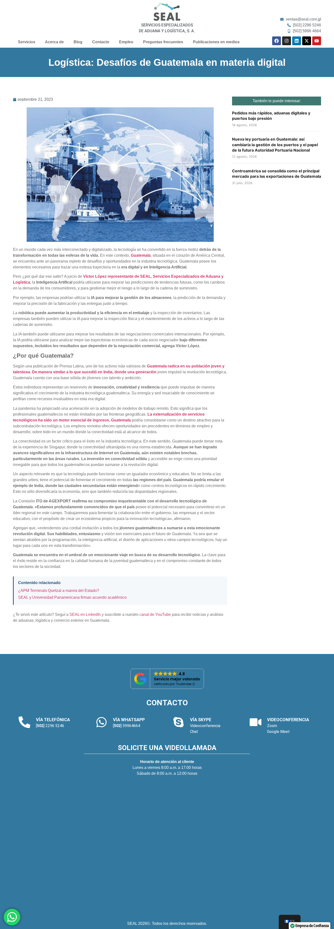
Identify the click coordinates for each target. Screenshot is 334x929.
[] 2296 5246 (50, 725)
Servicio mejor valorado (177, 679)
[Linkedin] (296, 40)
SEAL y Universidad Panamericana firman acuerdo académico (72, 597)
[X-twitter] (306, 40)
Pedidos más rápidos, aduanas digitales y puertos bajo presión (271, 116)
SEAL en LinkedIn (85, 614)
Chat (194, 731)
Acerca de (54, 42)
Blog (78, 42)
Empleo (126, 42)
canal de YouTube (155, 614)
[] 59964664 (126, 725)
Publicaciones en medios (216, 42)
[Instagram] (286, 40)
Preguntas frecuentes (163, 42)
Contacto (100, 42)
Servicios (26, 42)
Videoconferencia (205, 725)
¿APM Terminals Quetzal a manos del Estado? (58, 590)
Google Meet (278, 731)
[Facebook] (276, 40)
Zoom (272, 725)
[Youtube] (316, 40)
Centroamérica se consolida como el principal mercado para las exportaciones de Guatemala (276, 173)
